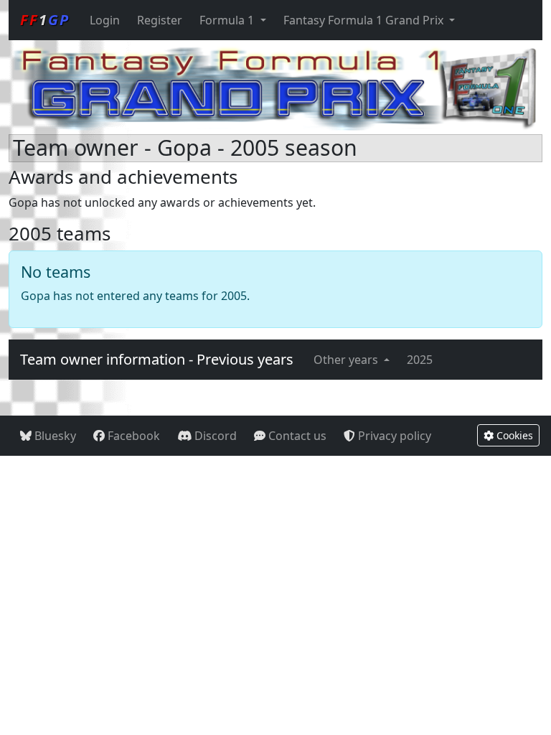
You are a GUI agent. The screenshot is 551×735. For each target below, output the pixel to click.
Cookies (513, 435)
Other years (347, 360)
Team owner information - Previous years (156, 359)
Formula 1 (228, 20)
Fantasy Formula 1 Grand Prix (364, 20)
